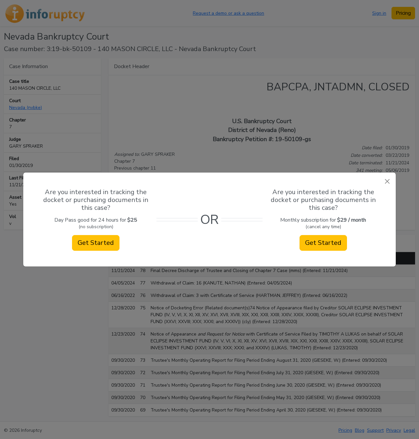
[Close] (387, 181)
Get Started (96, 242)
